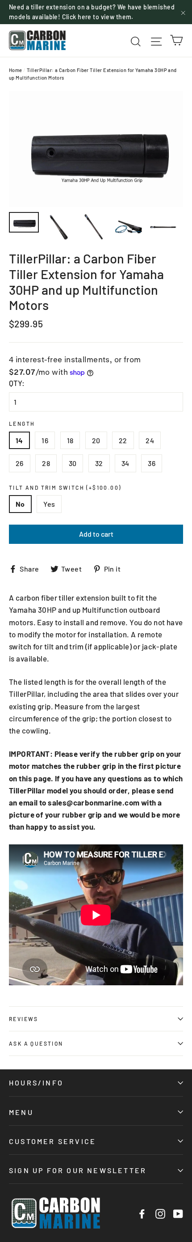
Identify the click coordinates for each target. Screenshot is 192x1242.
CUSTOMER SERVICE (52, 1141)
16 (45, 440)
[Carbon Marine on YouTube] (178, 1213)
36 (151, 463)
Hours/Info (36, 1082)
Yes (49, 504)
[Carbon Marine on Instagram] (160, 1213)
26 (20, 463)
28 (46, 463)
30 (73, 463)
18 (70, 440)
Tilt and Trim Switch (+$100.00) (65, 487)
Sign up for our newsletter (77, 1170)
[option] (96, 149)
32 (99, 463)
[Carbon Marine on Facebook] (142, 1213)
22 (123, 440)
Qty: (17, 382)
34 (125, 463)
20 (96, 440)
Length (22, 423)
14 (19, 440)
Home (15, 70)
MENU (21, 1112)
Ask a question (36, 1043)
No (20, 504)
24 (150, 440)
